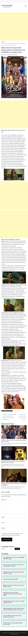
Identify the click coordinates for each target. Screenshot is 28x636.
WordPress (16, 634)
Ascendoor (23, 632)
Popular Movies (9, 410)
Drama (3, 410)
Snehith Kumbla (13, 54)
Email (3, 522)
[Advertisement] (14, 26)
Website (3, 528)
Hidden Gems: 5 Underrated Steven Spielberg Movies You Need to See (13, 461)
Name (3, 517)
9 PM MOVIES (6, 6)
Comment (4, 499)
